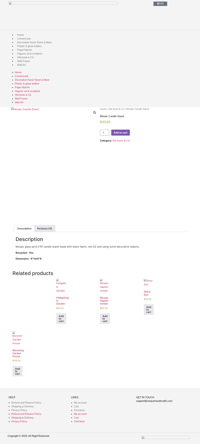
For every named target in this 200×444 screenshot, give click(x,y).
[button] (100, 68)
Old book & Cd (25, 57)
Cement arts (24, 38)
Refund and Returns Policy (26, 402)
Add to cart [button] (61, 319)
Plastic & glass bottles (29, 46)
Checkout (79, 410)
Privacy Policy (19, 410)
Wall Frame (23, 61)
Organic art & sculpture (29, 53)
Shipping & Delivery (22, 406)
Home (20, 35)
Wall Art (21, 65)
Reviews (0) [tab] (44, 228)
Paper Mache (24, 50)
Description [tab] (24, 228)
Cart (76, 406)
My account (80, 402)
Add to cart (120, 132)
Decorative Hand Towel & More (34, 42)
